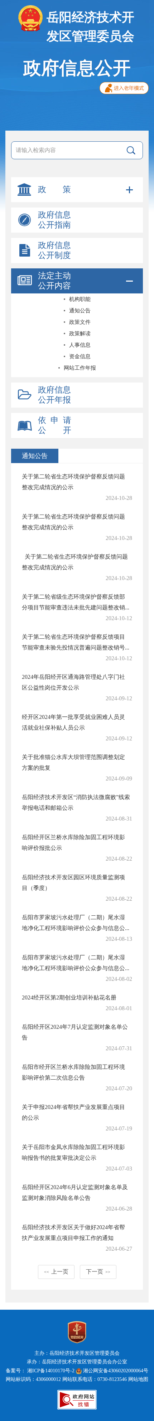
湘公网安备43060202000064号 (115, 1370)
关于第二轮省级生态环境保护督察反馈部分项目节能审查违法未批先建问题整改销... (75, 602)
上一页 (56, 1272)
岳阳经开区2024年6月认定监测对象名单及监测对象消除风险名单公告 (75, 1192)
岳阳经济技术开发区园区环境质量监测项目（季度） (73, 882)
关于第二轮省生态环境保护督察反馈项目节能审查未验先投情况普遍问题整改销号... (75, 642)
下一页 (98, 1272)
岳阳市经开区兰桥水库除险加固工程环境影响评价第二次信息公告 (73, 1072)
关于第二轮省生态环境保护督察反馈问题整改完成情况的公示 (73, 481)
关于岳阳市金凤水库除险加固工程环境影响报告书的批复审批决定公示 (73, 1152)
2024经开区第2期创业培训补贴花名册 (69, 997)
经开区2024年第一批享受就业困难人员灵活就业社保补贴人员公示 (73, 722)
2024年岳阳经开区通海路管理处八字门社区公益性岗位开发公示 (73, 682)
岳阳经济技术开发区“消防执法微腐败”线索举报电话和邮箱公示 (76, 802)
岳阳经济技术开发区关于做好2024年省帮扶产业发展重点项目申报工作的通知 (73, 1232)
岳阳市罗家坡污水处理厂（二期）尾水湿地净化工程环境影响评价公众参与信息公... (75, 922)
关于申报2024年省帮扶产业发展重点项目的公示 (73, 1112)
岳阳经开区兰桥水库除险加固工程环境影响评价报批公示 (73, 842)
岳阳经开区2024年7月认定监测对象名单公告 (75, 1032)
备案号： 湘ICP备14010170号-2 (40, 1370)
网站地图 (138, 1379)
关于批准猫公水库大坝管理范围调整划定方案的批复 (73, 762)
